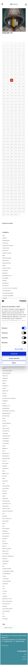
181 (8, 135)
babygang (4, 273)
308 (11, 199)
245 (23, 166)
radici (3, 523)
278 (11, 184)
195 (15, 141)
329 (23, 208)
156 (4, 123)
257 (23, 172)
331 (8, 211)
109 (8, 98)
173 (23, 129)
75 (15, 80)
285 (15, 187)
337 (8, 214)
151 (8, 120)
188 (11, 138)
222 (4, 156)
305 (23, 196)
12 (4, 50)
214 (19, 150)
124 (19, 105)
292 (19, 190)
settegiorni (5, 553)
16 (19, 50)
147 (15, 117)
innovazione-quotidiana (8, 410)
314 (11, 202)
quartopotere (6, 508)
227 (23, 156)
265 (8, 178)
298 (19, 193)
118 (19, 101)
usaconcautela (6, 603)
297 (15, 193)
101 (23, 92)
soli (3, 566)
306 (4, 199)
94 (19, 89)
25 (8, 56)
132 (4, 111)
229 (8, 159)
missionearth (5, 456)
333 (15, 211)
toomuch (4, 596)
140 (11, 114)
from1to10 (5, 375)
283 (8, 187)
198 (4, 144)
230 (11, 159)
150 (4, 120)
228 (4, 159)
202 (19, 144)
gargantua (5, 378)
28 (19, 56)
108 (4, 98)
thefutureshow (6, 581)
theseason (5, 583)
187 (8, 138)
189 (15, 138)
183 (15, 135)
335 (23, 211)
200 (11, 144)
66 (4, 77)
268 (19, 178)
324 (4, 208)
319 (8, 205)
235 (8, 163)
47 (23, 65)
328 (19, 208)
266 (11, 178)
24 (4, 56)
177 (15, 132)
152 (11, 120)
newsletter (5, 473)
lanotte (4, 425)
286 (19, 187)
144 (4, 117)
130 (19, 108)
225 (15, 156)
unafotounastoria (7, 601)
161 (23, 123)
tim (3, 586)
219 (15, 153)
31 (7, 59)
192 (4, 141)
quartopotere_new (7, 511)
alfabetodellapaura (7, 245)
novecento (5, 481)
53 (23, 68)
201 (15, 144)
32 (11, 59)
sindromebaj (5, 561)
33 (15, 59)
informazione (5, 408)
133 (8, 111)
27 (15, 56)
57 (15, 71)
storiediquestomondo (8, 571)
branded (4, 280)
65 (23, 74)
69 (15, 77)
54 (4, 71)
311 (23, 199)
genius (4, 383)
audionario (5, 270)
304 (19, 196)
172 (19, 129)
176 (11, 132)
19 (7, 53)
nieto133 (4, 476)
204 (4, 147)
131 (23, 108)
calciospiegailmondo (7, 293)
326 (11, 208)
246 (4, 169)
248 (11, 169)
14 (11, 50)
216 (4, 153)
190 (19, 138)
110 (12, 98)
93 (15, 89)
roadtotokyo (6, 533)
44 (12, 65)
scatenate (5, 543)
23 (23, 53)
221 (23, 153)
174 (4, 132)
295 (8, 193)
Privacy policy (4, 645)
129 (15, 108)
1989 (3, 235)
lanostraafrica (6, 423)
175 (8, 132)
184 (19, 135)
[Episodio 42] (14, 20)
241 (8, 166)
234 (4, 163)
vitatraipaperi (6, 611)
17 (23, 50)
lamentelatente (8, 627)
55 (8, 71)
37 (8, 62)
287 (23, 187)
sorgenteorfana (6, 568)
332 (11, 211)
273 (15, 181)
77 (23, 80)
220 (19, 153)
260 (11, 175)
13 (7, 50)
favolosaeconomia (7, 370)
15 (15, 50)
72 (4, 80)
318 (4, 205)
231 (15, 159)
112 (19, 98)
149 (23, 117)
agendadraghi (5, 240)
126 (4, 108)
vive (3, 613)
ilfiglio (4, 403)
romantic (4, 538)
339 (15, 214)
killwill (4, 420)
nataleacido (5, 468)
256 (19, 172)
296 (11, 193)
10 (19, 47)
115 (8, 101)
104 (11, 95)
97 (8, 92)
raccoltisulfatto (7, 518)
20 (11, 53)
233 (23, 159)
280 (19, 184)
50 (12, 68)
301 (8, 196)
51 (15, 68)
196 (19, 141)
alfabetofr (5, 250)
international (6, 415)
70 (19, 77)
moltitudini (5, 463)
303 (15, 196)
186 (4, 138)
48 (4, 68)
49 (8, 68)
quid (3, 513)
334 (19, 211)
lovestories (5, 443)
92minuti (4, 238)
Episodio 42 (7, 33)
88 (19, 86)
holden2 (4, 395)
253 (8, 172)
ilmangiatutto (6, 405)
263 (23, 175)
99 (15, 92)
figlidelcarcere (6, 373)
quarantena (5, 506)
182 (11, 135)
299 (23, 193)
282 (4, 187)
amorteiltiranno (6, 258)
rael (3, 526)
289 (8, 190)
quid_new (4, 516)
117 (15, 101)
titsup (4, 593)
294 (4, 193)
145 (8, 117)
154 (19, 120)
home (25, 654)
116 (12, 101)
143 (23, 114)
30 (4, 59)
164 (11, 126)
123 (15, 105)
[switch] (24, 333)
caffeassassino (6, 290)
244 (19, 166)
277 (8, 184)
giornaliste (5, 385)
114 (4, 101)
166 (19, 126)
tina (3, 588)
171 (15, 129)
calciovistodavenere (7, 295)
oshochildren (5, 486)
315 (15, 202)
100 (19, 92)
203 (23, 144)
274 (19, 181)
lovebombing (5, 441)
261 (15, 175)
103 (8, 95)
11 (23, 47)
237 (15, 163)
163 (8, 126)
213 (15, 150)
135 (15, 111)
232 (19, 159)
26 (11, 56)
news (3, 471)
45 (15, 65)
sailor (4, 541)
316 (19, 202)
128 (11, 108)
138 (4, 114)
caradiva (4, 298)
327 (15, 208)
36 (4, 62)
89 (23, 86)
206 (11, 147)
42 (4, 65)
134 (11, 111)
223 (8, 156)
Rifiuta (14, 363)
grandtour (5, 390)
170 (11, 129)
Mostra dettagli (19, 349)
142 (19, 114)
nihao (3, 478)
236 (11, 163)
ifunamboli (5, 400)
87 (15, 86)
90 (4, 89)
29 (23, 56)
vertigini (4, 606)
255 (15, 172)
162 (4, 126)
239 (23, 163)
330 (4, 211)
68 (12, 77)
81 (15, 83)
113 (23, 98)
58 (19, 71)
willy (3, 616)
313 (8, 202)
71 (23, 77)
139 (8, 114)
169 (8, 129)
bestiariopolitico (7, 275)
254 (11, 172)
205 (8, 147)
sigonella (4, 558)
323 (23, 205)
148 (19, 117)
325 (8, 208)
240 (4, 166)
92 (11, 89)
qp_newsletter (6, 503)
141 (15, 114)
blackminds (5, 278)
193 (8, 141)
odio (3, 483)
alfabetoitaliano (6, 253)
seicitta (4, 546)
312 (4, 202)
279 (15, 184)
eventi (4, 368)
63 (15, 74)
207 (15, 147)
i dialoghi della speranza (9, 398)
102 (4, 95)
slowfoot (5, 563)
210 (4, 150)
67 (8, 77)
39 (15, 62)
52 (19, 68)
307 (8, 199)
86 (12, 86)
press (3, 496)
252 (4, 172)
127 (8, 108)
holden (4, 393)
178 (19, 132)
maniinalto (5, 448)
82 (19, 83)
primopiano (5, 498)
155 (23, 120)
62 (11, 74)
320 (11, 205)
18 (4, 53)
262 (19, 175)
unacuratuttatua (7, 598)
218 (11, 153)
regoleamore (5, 528)
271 (8, 181)
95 (23, 89)
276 (4, 184)
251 (23, 169)
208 (19, 147)
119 (23, 101)
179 (23, 132)
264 (4, 178)
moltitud (4, 461)
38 (11, 62)
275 (23, 181)
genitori (4, 380)
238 (19, 163)
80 (12, 83)
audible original (6, 268)
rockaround (5, 536)
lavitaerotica (6, 430)
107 (23, 95)
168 (4, 129)
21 (15, 53)
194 (11, 141)
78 (4, 83)
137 (23, 111)
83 (23, 83)
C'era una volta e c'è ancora (9, 288)
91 (7, 89)
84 (4, 86)
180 (4, 135)
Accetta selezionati (14, 358)
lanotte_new (5, 428)
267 (15, 178)
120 (4, 105)
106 (19, 95)
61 (7, 74)
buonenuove (5, 283)
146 (11, 117)
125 (23, 105)
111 (15, 98)
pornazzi (4, 493)
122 (12, 105)
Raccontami (5, 521)
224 (11, 156)
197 (23, 141)
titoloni (4, 591)
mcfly (3, 451)
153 (15, 120)
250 (19, 169)
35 (23, 59)
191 (23, 138)
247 (8, 169)
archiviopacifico (6, 263)
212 (12, 150)
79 (8, 83)
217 (8, 153)
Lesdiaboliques (6, 435)
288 (4, 190)
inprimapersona (6, 413)
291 (15, 190)
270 (4, 181)
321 (15, 205)
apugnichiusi (5, 260)
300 (4, 196)
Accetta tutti (14, 353)
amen (3, 255)
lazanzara (5, 433)
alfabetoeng (5, 248)
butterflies (5, 285)
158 (11, 123)
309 (15, 199)
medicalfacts (5, 453)
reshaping (5, 531)
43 (8, 65)
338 (11, 214)
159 (15, 123)
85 (8, 86)
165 (15, 126)
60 (4, 74)
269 (23, 178)
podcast (4, 491)
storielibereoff (6, 573)
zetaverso (5, 618)
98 (12, 92)
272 (11, 181)
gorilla (4, 388)
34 (19, 59)
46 (19, 65)
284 (11, 187)
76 (19, 80)
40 (19, 62)
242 (11, 166)
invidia (4, 418)
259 (8, 175)
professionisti (6, 501)
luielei (4, 446)
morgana (4, 466)
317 (23, 202)
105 (15, 95)
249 (15, 169)
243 (15, 166)
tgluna (4, 576)
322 (19, 205)
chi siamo (24, 659)
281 (23, 184)
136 (19, 111)
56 (12, 71)
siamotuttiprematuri (8, 556)
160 (19, 123)
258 (4, 175)
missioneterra (6, 458)
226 (19, 156)
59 (23, 71)
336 (4, 214)
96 (4, 92)
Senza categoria (6, 548)
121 (8, 105)
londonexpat (5, 438)
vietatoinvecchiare (7, 608)
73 (8, 80)
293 (23, 190)
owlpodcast (5, 488)
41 (23, 62)
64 (19, 74)
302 (11, 196)
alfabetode (5, 243)
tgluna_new (5, 578)
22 (19, 53)
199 (8, 144)
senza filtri (5, 551)
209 (23, 147)
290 (11, 190)
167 (23, 126)
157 (8, 123)
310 (19, 199)
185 (23, 135)
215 (23, 150)
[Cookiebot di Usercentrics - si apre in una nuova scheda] (19, 301)
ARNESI (4, 265)
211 (8, 150)
